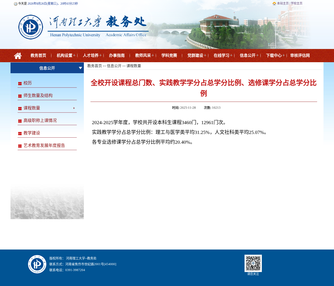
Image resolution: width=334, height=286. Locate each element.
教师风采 (143, 55)
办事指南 (117, 55)
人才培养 (91, 55)
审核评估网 (300, 55)
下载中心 (274, 55)
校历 (27, 83)
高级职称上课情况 (40, 120)
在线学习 (221, 55)
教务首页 (38, 55)
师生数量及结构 (38, 95)
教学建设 (31, 133)
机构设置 (64, 55)
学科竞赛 (169, 55)
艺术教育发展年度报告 (44, 145)
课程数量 (31, 108)
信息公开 (248, 55)
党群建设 (195, 55)
